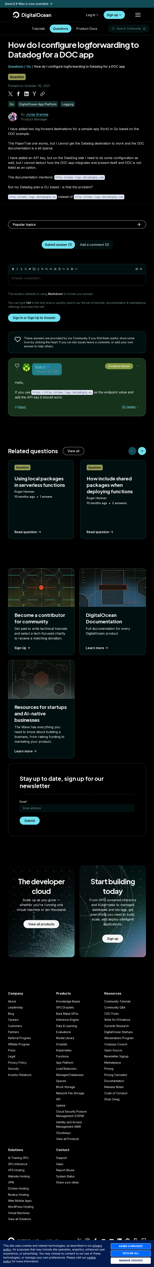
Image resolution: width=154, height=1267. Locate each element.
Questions (60, 29)
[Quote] (63, 269)
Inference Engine (67, 1019)
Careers (13, 1019)
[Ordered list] (59, 269)
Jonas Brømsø (37, 114)
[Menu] (138, 15)
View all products (41, 924)
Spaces (61, 1081)
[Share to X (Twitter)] (10, 93)
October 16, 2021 (47, 371)
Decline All (131, 1253)
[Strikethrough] (25, 269)
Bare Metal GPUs (67, 1013)
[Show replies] (137, 406)
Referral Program (19, 1038)
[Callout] (67, 269)
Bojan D (40, 366)
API (58, 1099)
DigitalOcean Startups (118, 1032)
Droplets (61, 1044)
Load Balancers (66, 1068)
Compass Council (115, 1044)
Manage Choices (131, 1260)
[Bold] (13, 269)
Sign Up (20, 648)
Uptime (60, 1105)
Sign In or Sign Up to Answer (34, 318)
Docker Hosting (18, 1188)
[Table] (72, 269)
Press (11, 1050)
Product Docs (86, 29)
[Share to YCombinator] (34, 93)
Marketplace (112, 1062)
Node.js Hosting (18, 1194)
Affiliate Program (19, 1044)
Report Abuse (65, 1170)
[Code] (76, 269)
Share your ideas (67, 1182)
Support (61, 1157)
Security (13, 1068)
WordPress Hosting (20, 1206)
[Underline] (21, 269)
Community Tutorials (117, 1001)
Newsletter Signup (116, 1056)
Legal (11, 1056)
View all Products (67, 1139)
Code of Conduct (115, 1093)
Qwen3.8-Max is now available (27, 3)
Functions (62, 1056)
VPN (11, 1182)
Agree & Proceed (131, 1246)
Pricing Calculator (115, 1075)
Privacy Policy (17, 1062)
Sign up (112, 15)
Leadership (15, 1007)
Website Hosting (19, 1176)
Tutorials (38, 29)
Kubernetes (64, 1050)
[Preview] (136, 269)
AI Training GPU (18, 1157)
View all (73, 451)
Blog (11, 1013)
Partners (13, 1032)
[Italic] (17, 269)
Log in (90, 15)
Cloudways (63, 1133)
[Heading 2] (46, 269)
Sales (59, 1164)
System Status (65, 1176)
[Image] (34, 269)
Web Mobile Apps (20, 1200)
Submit (29, 821)
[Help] (141, 269)
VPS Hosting (16, 1170)
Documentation (114, 1081)
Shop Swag (112, 1099)
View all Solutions (19, 1219)
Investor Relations (19, 1075)
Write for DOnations (117, 1019)
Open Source (113, 1050)
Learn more (95, 648)
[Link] (29, 269)
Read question (25, 532)
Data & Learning (66, 1026)
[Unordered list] (55, 269)
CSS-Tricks (111, 1013)
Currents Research (116, 1026)
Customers (15, 1026)
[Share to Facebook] (18, 93)
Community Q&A (114, 1007)
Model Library (65, 1038)
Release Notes (114, 1087)
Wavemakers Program (119, 1038)
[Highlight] (38, 269)
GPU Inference (17, 1164)
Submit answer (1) (58, 245)
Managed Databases (70, 1075)
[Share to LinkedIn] (26, 93)
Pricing (108, 1068)
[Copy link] (42, 93)
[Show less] (137, 365)
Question (17, 77)
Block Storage (65, 1087)
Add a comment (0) (94, 245)
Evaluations (63, 1032)
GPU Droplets (65, 1007)
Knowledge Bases (68, 1001)
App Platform (64, 1062)
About (12, 1001)
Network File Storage (70, 1093)
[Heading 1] (42, 269)
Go (28, 66)
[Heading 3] (51, 269)
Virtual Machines (19, 1213)
